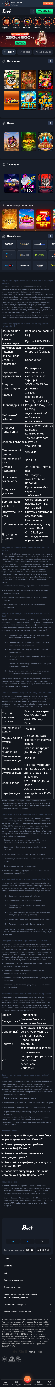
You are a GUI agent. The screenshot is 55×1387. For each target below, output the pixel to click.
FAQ (5, 1273)
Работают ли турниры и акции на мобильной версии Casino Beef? (25, 1173)
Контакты (8, 1266)
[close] (2, 3)
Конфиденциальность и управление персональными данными (20, 1295)
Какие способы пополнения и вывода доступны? (22, 1155)
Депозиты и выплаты (14, 1280)
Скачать (48, 3)
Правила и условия (12, 1287)
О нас (6, 1259)
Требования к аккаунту (15, 1304)
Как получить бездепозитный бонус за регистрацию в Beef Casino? (27, 1137)
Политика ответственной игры (18, 1312)
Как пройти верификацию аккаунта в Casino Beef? (26, 1164)
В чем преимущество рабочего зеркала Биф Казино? (24, 1146)
